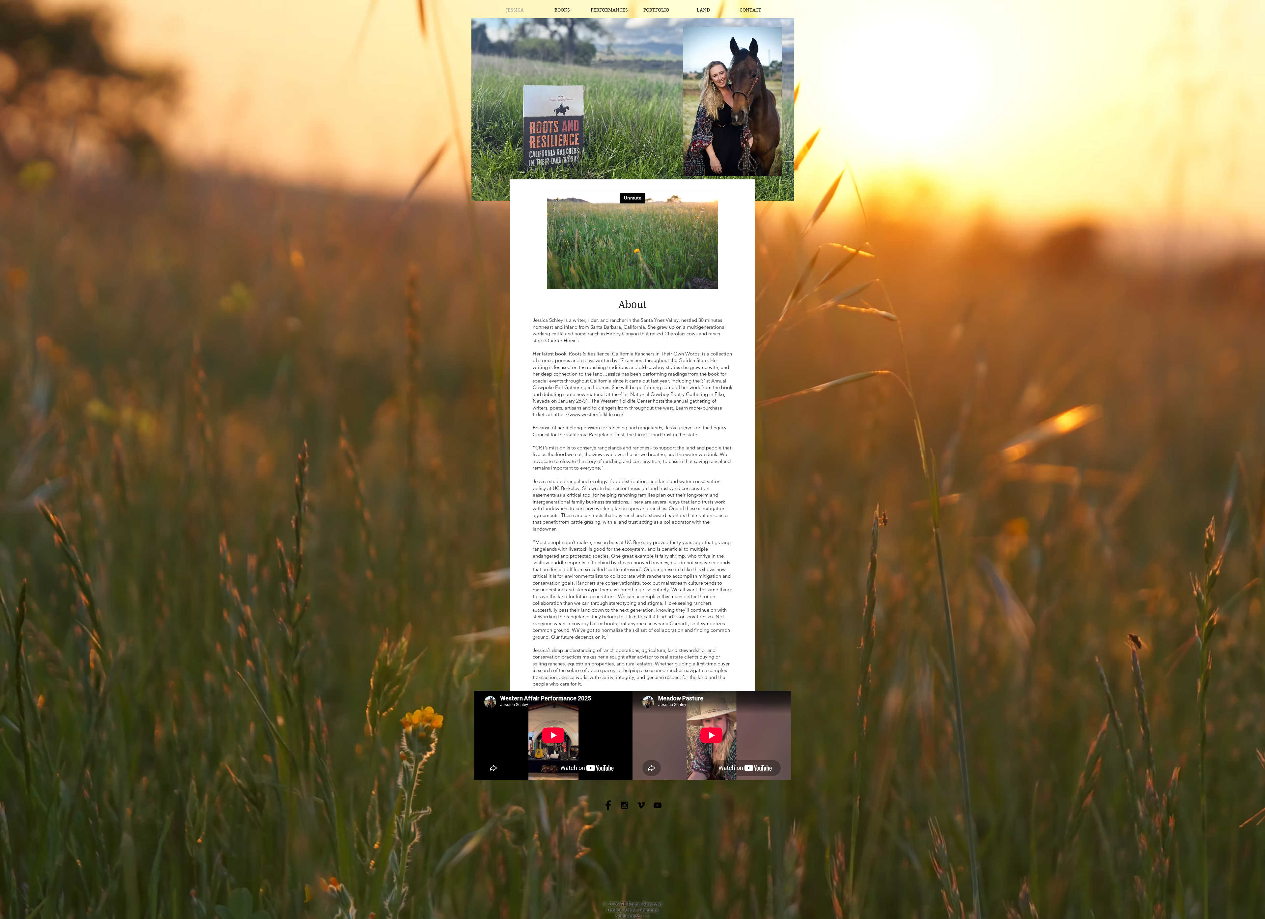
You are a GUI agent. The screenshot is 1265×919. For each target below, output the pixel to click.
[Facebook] (608, 805)
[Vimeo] (641, 805)
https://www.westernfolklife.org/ (588, 414)
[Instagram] (625, 805)
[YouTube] (657, 805)
